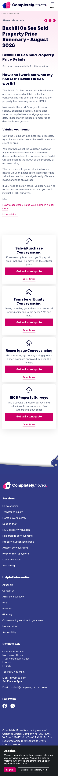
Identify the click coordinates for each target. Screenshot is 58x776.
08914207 (44, 733)
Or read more (29, 279)
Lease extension (11, 559)
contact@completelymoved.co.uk (28, 687)
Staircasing (8, 565)
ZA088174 (40, 737)
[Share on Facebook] (45, 20)
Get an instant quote (29, 271)
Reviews (7, 608)
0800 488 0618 (16, 671)
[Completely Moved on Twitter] (12, 707)
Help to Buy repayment (15, 553)
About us (7, 584)
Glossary (7, 614)
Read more (21, 763)
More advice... (10, 214)
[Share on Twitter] (49, 20)
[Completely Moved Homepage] (24, 5)
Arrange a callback (13, 596)
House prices (9, 626)
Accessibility (9, 632)
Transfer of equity (12, 511)
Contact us (8, 590)
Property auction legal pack (18, 541)
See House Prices (11, 13)
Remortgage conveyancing (17, 535)
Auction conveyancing (15, 547)
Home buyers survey (14, 517)
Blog (4, 602)
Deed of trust (9, 523)
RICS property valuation (16, 529)
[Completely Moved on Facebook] (5, 707)
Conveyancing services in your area (22, 620)
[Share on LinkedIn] (54, 20)
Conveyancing (10, 505)
